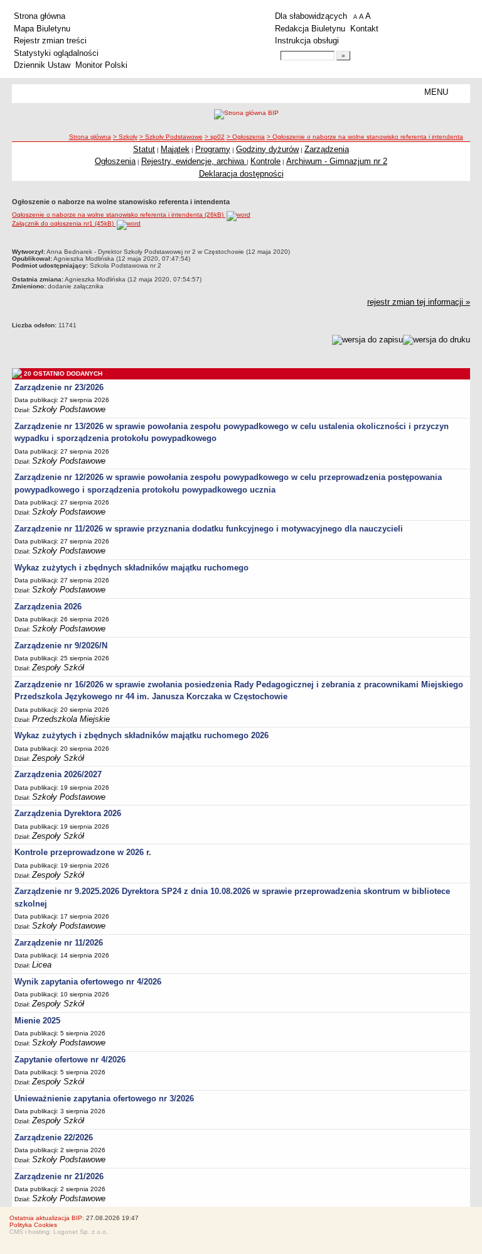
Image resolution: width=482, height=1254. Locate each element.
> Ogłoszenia (246, 136)
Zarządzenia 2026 (48, 606)
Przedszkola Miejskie (71, 719)
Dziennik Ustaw (42, 65)
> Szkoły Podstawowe (171, 136)
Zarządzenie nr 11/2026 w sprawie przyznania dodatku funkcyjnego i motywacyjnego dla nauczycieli (208, 528)
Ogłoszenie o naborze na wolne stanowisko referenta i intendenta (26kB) (118, 214)
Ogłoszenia (115, 161)
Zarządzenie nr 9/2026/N (60, 645)
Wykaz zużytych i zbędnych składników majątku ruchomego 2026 (141, 735)
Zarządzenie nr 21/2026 (59, 1176)
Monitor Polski (101, 65)
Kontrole (265, 161)
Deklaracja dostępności (241, 173)
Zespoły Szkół (58, 667)
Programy (212, 149)
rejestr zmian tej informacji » (418, 302)
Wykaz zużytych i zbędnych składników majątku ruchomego (131, 567)
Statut (144, 149)
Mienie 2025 (37, 1020)
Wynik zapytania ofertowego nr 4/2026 (87, 981)
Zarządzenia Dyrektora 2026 (67, 813)
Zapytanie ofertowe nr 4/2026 (70, 1059)
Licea (41, 964)
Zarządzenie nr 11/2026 (58, 942)
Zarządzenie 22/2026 (53, 1137)
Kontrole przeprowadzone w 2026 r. (82, 852)
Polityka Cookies (33, 1224)
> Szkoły (125, 136)
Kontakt (364, 28)
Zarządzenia (326, 149)
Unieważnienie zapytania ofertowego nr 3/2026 (104, 1098)
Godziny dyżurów (267, 149)
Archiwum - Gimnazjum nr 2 (336, 161)
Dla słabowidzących (311, 16)
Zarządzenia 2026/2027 (58, 774)
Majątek (175, 149)
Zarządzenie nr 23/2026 (59, 387)
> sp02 (215, 136)
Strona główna (39, 16)
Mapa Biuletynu (42, 28)
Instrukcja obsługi (307, 40)
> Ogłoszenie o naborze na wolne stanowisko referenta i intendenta (365, 136)
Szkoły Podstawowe (68, 409)
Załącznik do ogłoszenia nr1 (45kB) (63, 223)
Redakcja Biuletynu (310, 28)
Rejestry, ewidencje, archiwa (194, 161)
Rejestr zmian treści (50, 40)
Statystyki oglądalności (56, 53)
